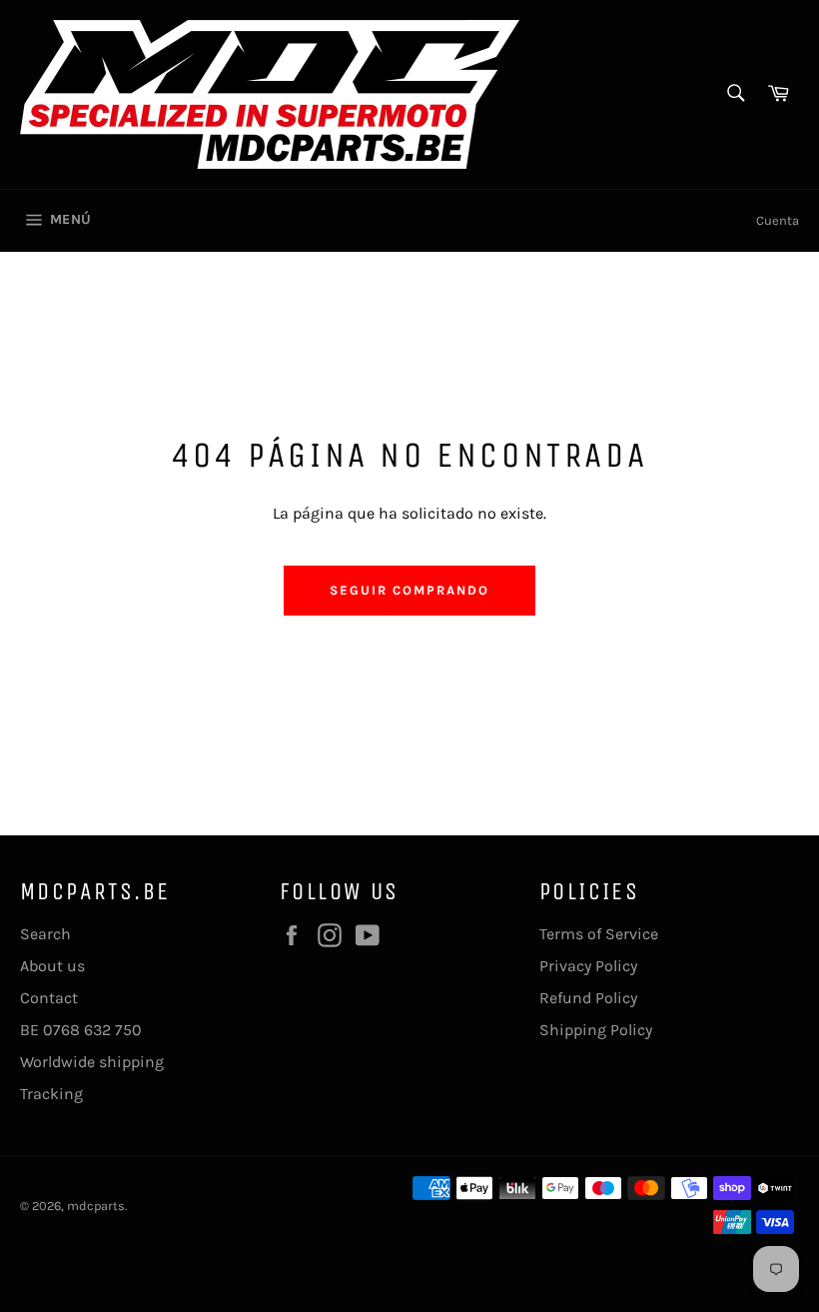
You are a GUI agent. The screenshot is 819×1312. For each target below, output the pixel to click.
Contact (49, 997)
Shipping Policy (595, 1029)
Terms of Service (598, 933)
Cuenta (777, 220)
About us (52, 965)
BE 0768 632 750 (81, 1029)
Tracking (51, 1093)
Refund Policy (588, 997)
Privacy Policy (588, 965)
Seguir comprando (409, 590)
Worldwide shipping (92, 1061)
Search (45, 933)
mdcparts (96, 1205)
